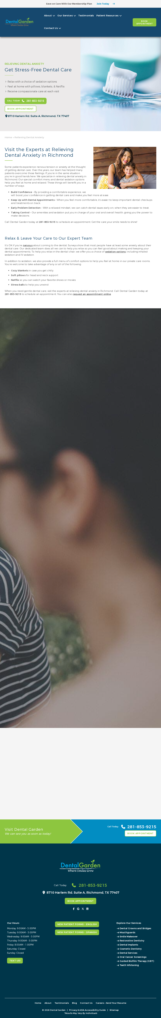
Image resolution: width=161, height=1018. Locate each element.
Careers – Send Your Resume (111, 1003)
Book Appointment (144, 22)
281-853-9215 (47, 222)
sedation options (115, 251)
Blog (74, 1003)
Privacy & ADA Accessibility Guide (87, 1010)
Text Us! (14, 960)
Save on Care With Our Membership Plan (69, 3)
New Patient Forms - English (77, 924)
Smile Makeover (129, 936)
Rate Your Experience (42, 732)
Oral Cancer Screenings (133, 957)
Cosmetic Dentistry (131, 948)
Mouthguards (127, 932)
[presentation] (73, 908)
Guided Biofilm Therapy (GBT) (137, 961)
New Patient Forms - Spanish (77, 932)
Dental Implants (129, 944)
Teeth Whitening (129, 965)
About (48, 15)
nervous (28, 245)
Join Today (103, 3)
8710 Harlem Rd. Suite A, (38, 116)
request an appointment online (92, 294)
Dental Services (128, 952)
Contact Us (51, 28)
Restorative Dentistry (132, 940)
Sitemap (114, 1010)
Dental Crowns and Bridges (135, 928)
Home (8, 137)
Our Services (65, 15)
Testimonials (86, 15)
